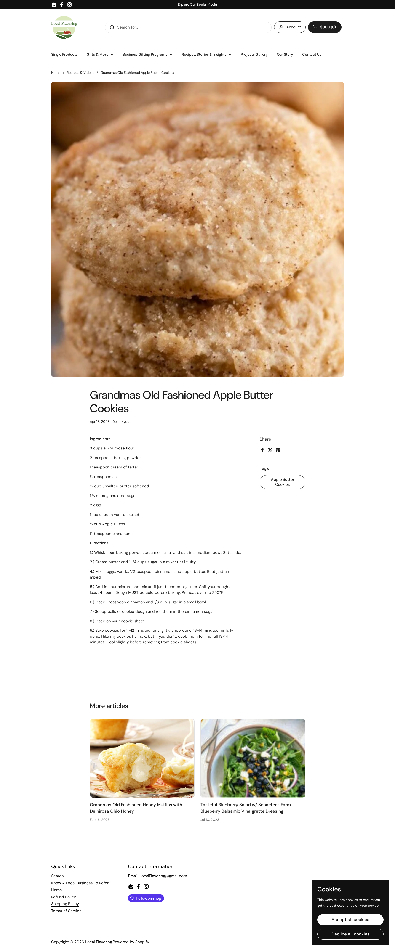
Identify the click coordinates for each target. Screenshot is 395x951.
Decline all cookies (350, 934)
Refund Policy (63, 896)
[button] (325, 27)
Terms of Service (66, 910)
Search (57, 875)
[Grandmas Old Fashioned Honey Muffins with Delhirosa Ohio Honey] (142, 758)
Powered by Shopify (131, 941)
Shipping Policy (65, 903)
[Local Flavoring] (64, 27)
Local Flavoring (98, 941)
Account (293, 27)
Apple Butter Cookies (282, 482)
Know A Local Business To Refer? (81, 882)
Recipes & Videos (80, 72)
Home (55, 72)
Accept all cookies (350, 919)
